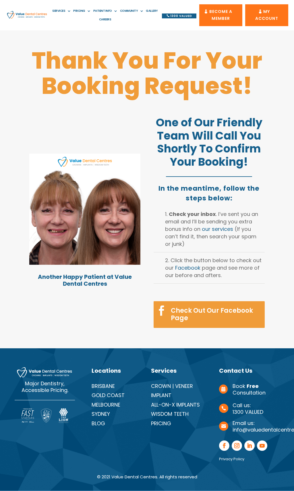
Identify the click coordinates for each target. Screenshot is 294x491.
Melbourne (106, 404)
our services (217, 229)
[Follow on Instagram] (237, 445)
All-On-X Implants (175, 404)
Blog (98, 423)
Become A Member (220, 15)
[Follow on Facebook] (224, 445)
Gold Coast (108, 395)
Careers (105, 20)
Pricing (79, 11)
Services (58, 11)
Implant (161, 395)
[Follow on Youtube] (262, 445)
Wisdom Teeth (170, 413)
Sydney (101, 413)
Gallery (152, 11)
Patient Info (102, 11)
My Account (266, 15)
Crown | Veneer (172, 386)
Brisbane (103, 386)
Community (129, 11)
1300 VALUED (181, 16)
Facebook (187, 267)
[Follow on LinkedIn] (249, 445)
